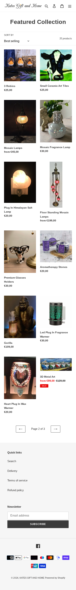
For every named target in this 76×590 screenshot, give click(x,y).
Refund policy (15, 490)
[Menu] (70, 6)
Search (11, 461)
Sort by (9, 35)
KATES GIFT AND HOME (32, 578)
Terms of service (17, 480)
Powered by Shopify (55, 578)
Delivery (12, 470)
